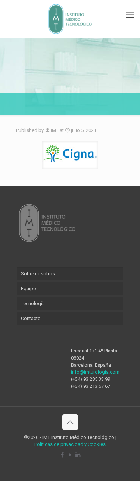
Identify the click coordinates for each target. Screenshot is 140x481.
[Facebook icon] (62, 455)
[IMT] (70, 19)
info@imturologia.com (95, 372)
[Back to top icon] (70, 422)
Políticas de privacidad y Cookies (70, 444)
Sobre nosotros (38, 273)
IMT (55, 130)
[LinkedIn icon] (78, 455)
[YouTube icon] (70, 455)
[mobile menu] (130, 15)
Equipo (28, 288)
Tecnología (33, 303)
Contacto (31, 318)
